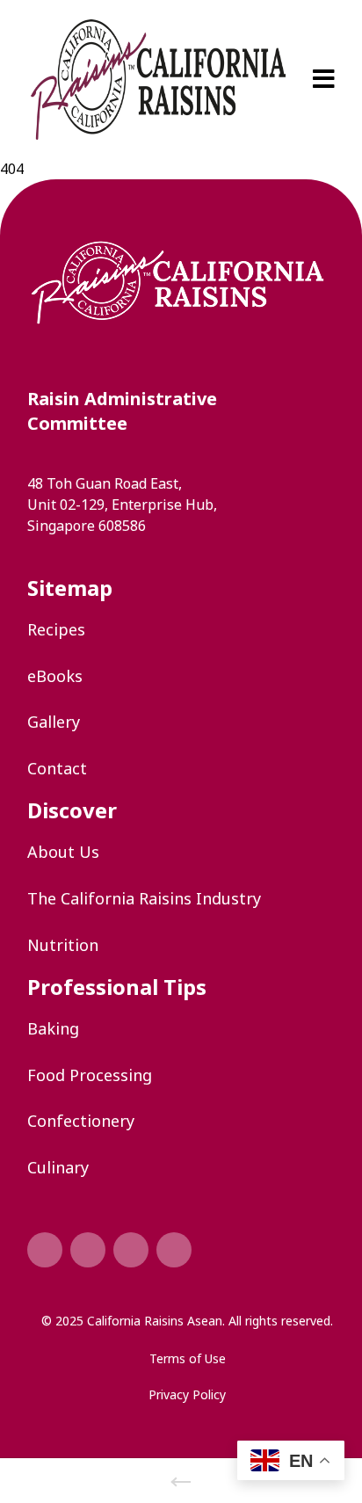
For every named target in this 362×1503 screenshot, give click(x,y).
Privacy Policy (187, 1394)
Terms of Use (187, 1358)
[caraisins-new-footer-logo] (177, 282)
